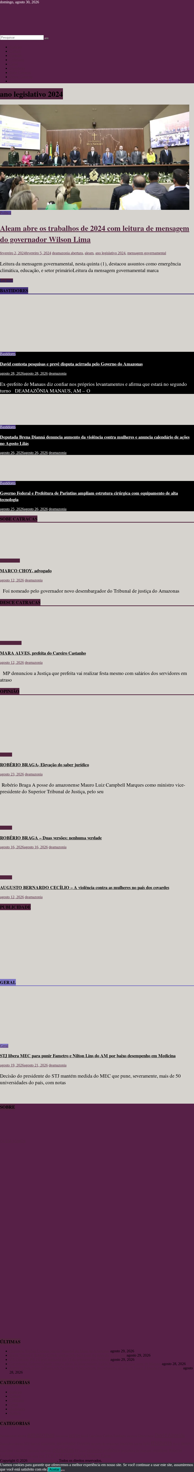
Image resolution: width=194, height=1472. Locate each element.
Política (15, 81)
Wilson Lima (98, 1455)
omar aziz (20, 1450)
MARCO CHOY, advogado (26, 570)
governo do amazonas (105, 1443)
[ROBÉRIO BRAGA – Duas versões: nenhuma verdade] (15, 820)
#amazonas (8, 1435)
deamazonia (61, 253)
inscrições (126, 1443)
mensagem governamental (146, 253)
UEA (82, 1456)
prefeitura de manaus (136, 1450)
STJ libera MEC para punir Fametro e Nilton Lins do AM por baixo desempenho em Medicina (88, 1055)
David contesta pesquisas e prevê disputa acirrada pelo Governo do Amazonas (71, 364)
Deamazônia (6, 1443)
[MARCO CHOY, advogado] (13, 553)
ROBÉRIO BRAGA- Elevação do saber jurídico (44, 764)
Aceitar (54, 1469)
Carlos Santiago (114, 1435)
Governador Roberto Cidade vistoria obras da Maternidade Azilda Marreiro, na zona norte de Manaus (85, 1364)
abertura (77, 253)
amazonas (41, 1434)
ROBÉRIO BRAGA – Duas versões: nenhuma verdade (51, 837)
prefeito (94, 1450)
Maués (176, 1443)
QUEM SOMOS (13, 1141)
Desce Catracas (20, 77)
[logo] (12, 1137)
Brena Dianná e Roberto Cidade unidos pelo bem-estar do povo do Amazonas (67, 1355)
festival (35, 1443)
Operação (33, 1450)
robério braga (22, 1456)
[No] (63, 1470)
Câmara (142, 1435)
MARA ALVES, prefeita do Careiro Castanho (43, 653)
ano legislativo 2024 (110, 253)
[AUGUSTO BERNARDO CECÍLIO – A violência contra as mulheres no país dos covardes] (15, 869)
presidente (160, 1450)
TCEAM (70, 1456)
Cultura (15, 51)
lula (146, 1443)
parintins (63, 1449)
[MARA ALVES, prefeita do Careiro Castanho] (13, 635)
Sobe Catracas (20, 73)
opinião (46, 1450)
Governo (83, 1443)
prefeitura (111, 1450)
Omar (10, 1450)
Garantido (48, 1443)
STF (41, 1456)
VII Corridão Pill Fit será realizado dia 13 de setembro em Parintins (59, 1359)
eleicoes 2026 (22, 1443)
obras (3, 1450)
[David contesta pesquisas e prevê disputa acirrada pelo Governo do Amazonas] (46, 346)
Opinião (15, 55)
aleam (89, 253)
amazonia (62, 1435)
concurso (132, 1436)
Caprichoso (95, 1435)
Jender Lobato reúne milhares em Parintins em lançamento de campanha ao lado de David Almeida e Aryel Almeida (95, 1368)
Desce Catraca (11, 643)
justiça (138, 1443)
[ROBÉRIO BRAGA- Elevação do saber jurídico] (46, 747)
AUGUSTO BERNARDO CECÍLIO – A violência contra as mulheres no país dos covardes (84, 887)
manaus (161, 1442)
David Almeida (169, 1435)
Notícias (15, 47)
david (150, 1435)
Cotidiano (16, 60)
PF (77, 1450)
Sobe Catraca (10, 561)
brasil (84, 1435)
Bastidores (17, 68)
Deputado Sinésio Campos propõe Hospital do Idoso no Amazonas (59, 1351)
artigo (74, 1435)
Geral (13, 64)
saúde (35, 1456)
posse (83, 1451)
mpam (185, 1443)
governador (66, 1443)
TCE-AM (54, 1455)
